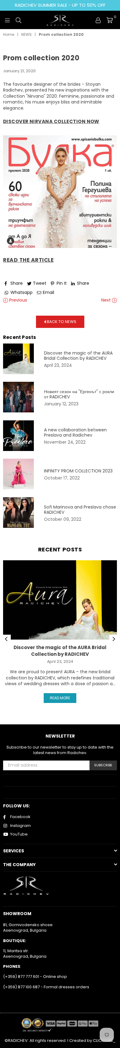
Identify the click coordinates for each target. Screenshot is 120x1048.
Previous (17, 300)
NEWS (26, 34)
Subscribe (103, 765)
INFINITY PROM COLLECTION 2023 (78, 471)
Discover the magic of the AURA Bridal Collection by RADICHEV (78, 356)
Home (8, 34)
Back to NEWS (61, 321)
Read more (60, 698)
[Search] (18, 19)
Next (106, 300)
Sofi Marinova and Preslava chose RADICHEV (80, 510)
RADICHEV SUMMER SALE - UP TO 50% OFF (60, 5)
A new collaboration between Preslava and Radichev (75, 432)
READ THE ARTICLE (28, 260)
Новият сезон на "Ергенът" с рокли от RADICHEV (79, 394)
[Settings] (98, 19)
